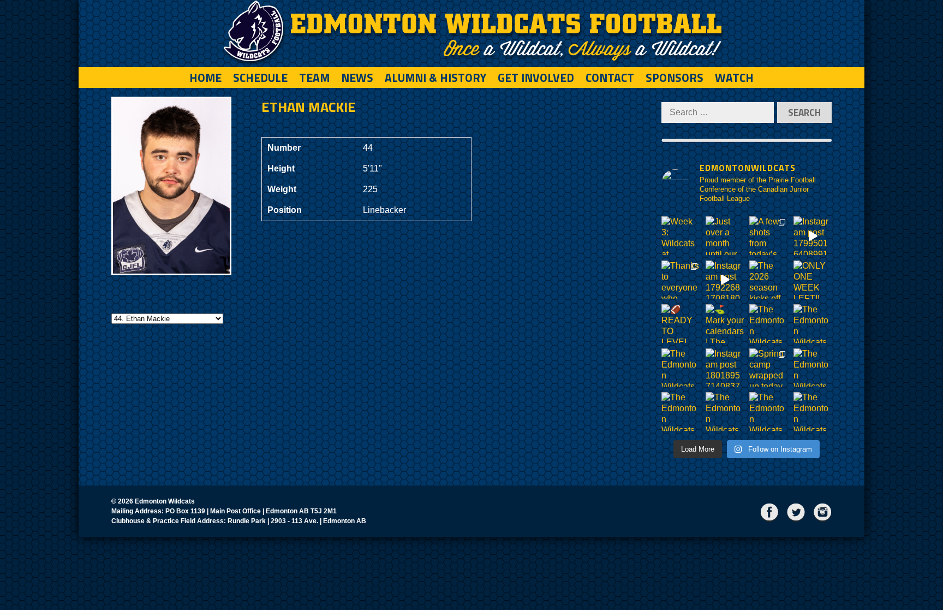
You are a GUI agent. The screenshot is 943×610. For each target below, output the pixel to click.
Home (205, 77)
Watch (734, 77)
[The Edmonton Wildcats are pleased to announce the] (768, 323)
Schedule (260, 77)
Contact (610, 77)
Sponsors (674, 77)
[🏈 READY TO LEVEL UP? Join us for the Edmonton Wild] (680, 323)
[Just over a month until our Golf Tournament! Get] (725, 235)
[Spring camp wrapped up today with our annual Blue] (768, 367)
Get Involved (536, 77)
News (357, 77)
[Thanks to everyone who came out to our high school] (680, 279)
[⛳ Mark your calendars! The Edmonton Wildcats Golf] (725, 323)
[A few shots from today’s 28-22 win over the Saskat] (768, 235)
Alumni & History (435, 77)
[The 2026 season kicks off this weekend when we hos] (768, 279)
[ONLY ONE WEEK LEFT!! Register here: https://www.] (812, 279)
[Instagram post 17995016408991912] (812, 235)
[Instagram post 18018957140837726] (725, 367)
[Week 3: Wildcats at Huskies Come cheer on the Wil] (680, 235)
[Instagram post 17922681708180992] (725, 279)
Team (314, 77)
